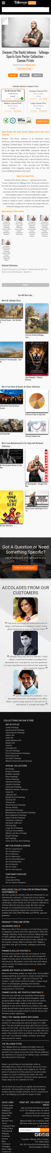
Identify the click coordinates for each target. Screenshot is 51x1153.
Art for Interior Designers (16, 882)
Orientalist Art (11, 748)
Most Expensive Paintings (16, 815)
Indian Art (9, 738)
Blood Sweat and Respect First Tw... (36, 509)
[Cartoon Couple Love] (36, 426)
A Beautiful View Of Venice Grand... (9, 407)
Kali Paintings (11, 838)
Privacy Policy (7, 1128)
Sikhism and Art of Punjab (16, 833)
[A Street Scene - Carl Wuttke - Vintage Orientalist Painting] (11, 310)
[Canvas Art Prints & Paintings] (34, 970)
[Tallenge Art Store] (25, 3)
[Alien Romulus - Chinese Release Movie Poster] (36, 358)
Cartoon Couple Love (32, 436)
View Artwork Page (24, 68)
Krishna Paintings (13, 771)
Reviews (5, 1118)
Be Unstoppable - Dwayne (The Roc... (36, 485)
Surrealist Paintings (13, 758)
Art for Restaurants (13, 862)
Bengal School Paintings (15, 797)
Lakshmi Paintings (13, 784)
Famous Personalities (14, 831)
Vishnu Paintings (12, 779)
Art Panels (10, 769)
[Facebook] (40, 1135)
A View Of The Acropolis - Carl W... (11, 360)
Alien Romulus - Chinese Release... (33, 378)
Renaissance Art (12, 756)
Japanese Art (11, 795)
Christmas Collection (14, 820)
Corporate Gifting (13, 880)
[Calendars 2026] (19, 926)
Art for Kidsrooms (13, 856)
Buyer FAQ (6, 1116)
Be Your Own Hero (6, 525)
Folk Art (9, 745)
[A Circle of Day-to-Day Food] (36, 400)
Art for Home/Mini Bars (15, 859)
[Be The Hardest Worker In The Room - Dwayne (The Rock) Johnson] (11, 456)
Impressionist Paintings (15, 733)
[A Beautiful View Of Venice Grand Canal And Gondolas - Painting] (11, 396)
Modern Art (10, 743)
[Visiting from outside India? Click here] (16, 892)
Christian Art (11, 800)
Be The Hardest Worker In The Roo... (11, 466)
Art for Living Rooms (14, 849)
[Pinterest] (47, 1135)
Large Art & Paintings (14, 828)
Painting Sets (11, 825)
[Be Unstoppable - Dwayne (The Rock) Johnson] (36, 465)
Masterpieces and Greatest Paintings (21, 813)
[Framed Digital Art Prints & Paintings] (42, 992)
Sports (27, 272)
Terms (4, 1123)
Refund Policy (7, 1121)
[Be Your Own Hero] (11, 507)
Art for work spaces (14, 869)
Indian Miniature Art (13, 740)
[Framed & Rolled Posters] (30, 951)
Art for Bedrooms (13, 851)
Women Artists (12, 807)
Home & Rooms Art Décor (14, 269)
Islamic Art (10, 735)
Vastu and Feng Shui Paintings (18, 841)
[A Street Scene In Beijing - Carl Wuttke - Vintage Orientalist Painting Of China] (36, 318)
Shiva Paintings (12, 777)
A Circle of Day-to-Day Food (35, 414)
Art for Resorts (12, 864)
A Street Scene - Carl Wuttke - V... (11, 321)
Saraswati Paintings (14, 787)
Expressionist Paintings (15, 730)
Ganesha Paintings (13, 782)
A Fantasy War (5, 434)
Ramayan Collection (14, 823)
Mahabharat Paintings (14, 810)
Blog (3, 1141)
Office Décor (11, 877)
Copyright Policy (8, 1126)
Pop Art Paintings (13, 751)
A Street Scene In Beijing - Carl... (35, 336)
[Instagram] (43, 1135)
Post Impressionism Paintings (18, 753)
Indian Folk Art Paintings (15, 818)
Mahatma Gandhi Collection (17, 789)
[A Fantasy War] (11, 425)
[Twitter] (36, 1135)
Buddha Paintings (13, 774)
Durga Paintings (12, 836)
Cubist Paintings (12, 727)
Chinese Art (10, 802)
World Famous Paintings (15, 805)
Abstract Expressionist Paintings (19, 761)
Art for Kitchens (12, 854)
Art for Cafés (11, 867)
